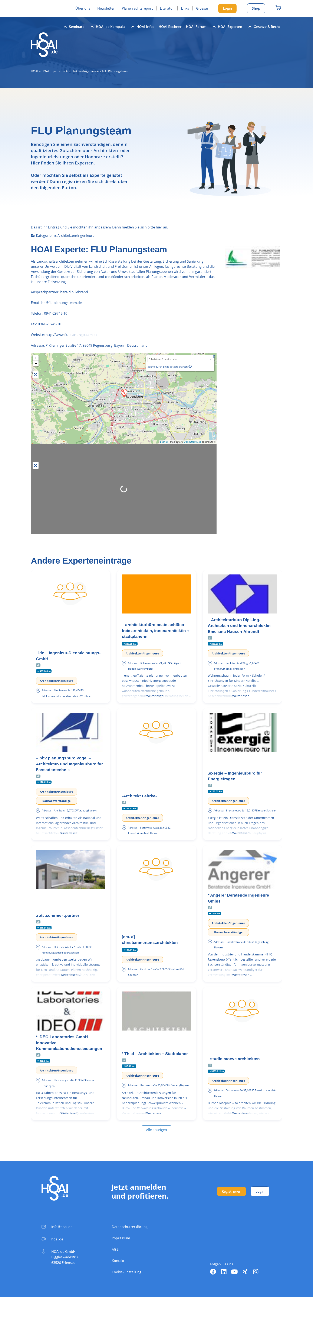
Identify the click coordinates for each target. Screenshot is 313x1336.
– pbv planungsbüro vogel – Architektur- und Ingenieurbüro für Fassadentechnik (69, 764)
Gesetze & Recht (267, 26)
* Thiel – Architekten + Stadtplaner (155, 1053)
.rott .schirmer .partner (57, 915)
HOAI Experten (230, 26)
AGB (115, 1249)
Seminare (76, 26)
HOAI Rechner (170, 26)
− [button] (36, 363)
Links (185, 8)
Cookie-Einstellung (126, 1272)
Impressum (121, 1238)
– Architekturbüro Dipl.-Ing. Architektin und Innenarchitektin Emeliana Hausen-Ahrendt (239, 626)
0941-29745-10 (55, 313)
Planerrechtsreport (137, 8)
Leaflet (164, 441)
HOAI (34, 71)
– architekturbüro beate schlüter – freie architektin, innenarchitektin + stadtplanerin (155, 630)
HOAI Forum (196, 26)
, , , (97, 345)
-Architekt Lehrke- (139, 796)
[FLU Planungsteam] (124, 393)
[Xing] (245, 1272)
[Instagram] (256, 1272)
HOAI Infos (145, 26)
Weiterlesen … (156, 696)
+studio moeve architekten (234, 1059)
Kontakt (118, 1260)
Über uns (82, 8)
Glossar (202, 8)
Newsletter (106, 8)
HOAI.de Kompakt (110, 26)
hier (159, 227)
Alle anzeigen (156, 1129)
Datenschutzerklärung (130, 1226)
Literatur (167, 8)
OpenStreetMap (192, 441)
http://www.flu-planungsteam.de (72, 334)
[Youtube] (234, 1272)
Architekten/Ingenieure (82, 71)
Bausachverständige (56, 801)
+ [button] (36, 358)
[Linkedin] (224, 1272)
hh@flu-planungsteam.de (61, 302)
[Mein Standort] (190, 366)
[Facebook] (213, 1272)
